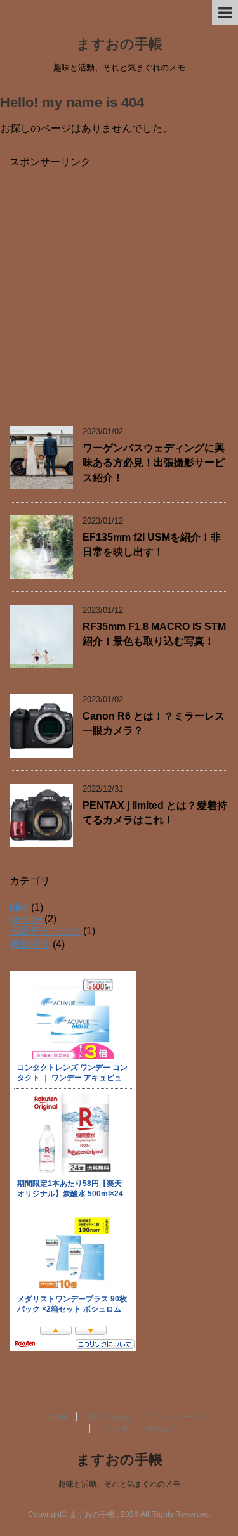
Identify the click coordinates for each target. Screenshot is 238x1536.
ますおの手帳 (119, 44)
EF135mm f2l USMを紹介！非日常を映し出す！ (152, 544)
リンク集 (114, 1428)
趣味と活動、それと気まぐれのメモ (119, 1484)
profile (59, 1416)
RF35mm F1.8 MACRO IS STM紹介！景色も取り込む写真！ (154, 634)
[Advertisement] (119, 288)
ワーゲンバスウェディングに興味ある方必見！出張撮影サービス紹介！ (154, 462)
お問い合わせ (108, 1416)
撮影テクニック (45, 931)
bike (19, 907)
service (26, 918)
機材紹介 (30, 944)
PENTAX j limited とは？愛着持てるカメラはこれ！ (155, 812)
